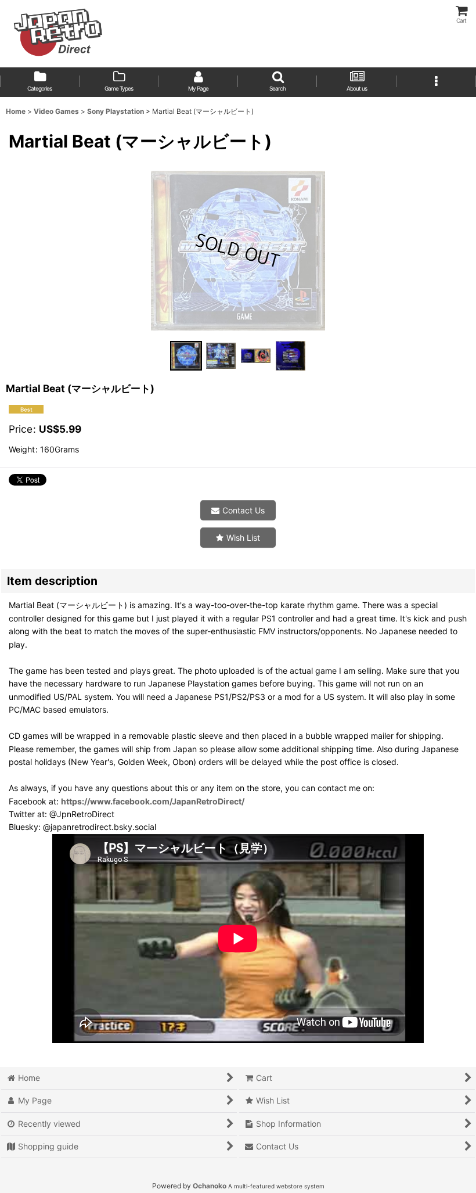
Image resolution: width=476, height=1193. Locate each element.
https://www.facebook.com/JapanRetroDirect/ (152, 801)
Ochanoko (209, 1185)
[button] (278, 82)
